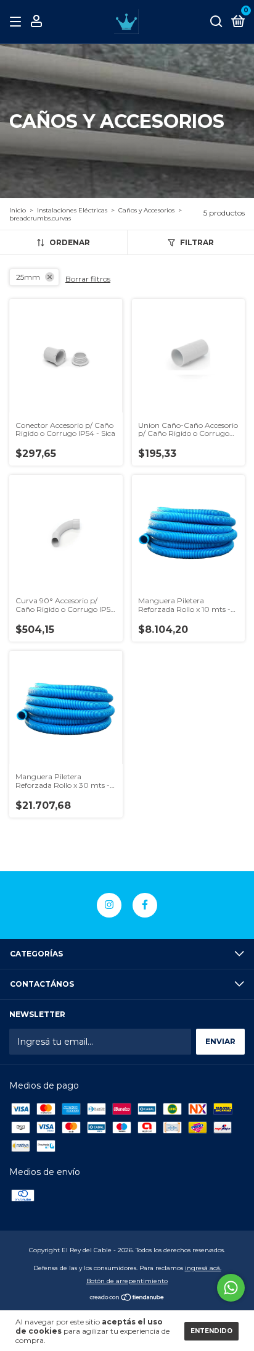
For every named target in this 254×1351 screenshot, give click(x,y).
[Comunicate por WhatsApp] (231, 1288)
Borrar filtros (87, 278)
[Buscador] (216, 22)
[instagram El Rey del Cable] (109, 905)
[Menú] (17, 22)
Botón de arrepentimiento (127, 1281)
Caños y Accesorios (146, 210)
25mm (28, 277)
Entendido (211, 1331)
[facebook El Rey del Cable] (145, 905)
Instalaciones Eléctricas (72, 210)
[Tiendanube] (127, 1298)
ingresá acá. (203, 1268)
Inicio (17, 210)
